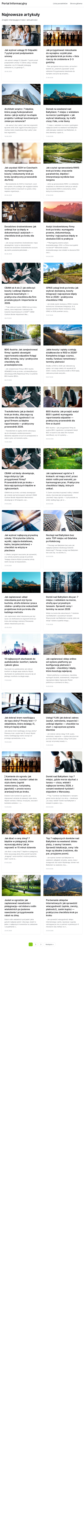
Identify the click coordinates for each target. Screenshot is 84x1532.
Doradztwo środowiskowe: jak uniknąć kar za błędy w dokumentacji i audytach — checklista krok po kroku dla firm (20, 232)
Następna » (50, 944)
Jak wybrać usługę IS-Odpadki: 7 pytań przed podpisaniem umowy (21, 53)
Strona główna (76, 3)
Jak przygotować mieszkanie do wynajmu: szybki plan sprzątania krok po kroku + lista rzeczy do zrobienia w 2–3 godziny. (62, 56)
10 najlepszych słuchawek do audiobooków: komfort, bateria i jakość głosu (20, 662)
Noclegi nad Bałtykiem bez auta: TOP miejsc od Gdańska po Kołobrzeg (61, 538)
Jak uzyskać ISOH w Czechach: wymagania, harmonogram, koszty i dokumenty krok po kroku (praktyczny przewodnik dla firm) (21, 173)
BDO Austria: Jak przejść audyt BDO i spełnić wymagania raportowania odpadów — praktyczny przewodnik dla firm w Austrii (62, 417)
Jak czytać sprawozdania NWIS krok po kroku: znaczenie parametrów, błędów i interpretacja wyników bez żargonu (62, 173)
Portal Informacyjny (14, 3)
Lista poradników (60, 3)
